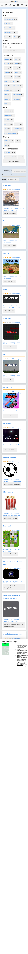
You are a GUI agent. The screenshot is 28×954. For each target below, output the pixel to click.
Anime (6, 68)
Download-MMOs (9, 32)
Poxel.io (6, 289)
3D (5, 145)
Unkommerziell (8, 157)
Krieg (16, 63)
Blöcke (6, 103)
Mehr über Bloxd (8, 380)
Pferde (6, 94)
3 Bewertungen (16, 392)
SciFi (15, 59)
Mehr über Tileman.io (10, 347)
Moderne (17, 72)
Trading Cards (17, 128)
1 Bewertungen (16, 225)
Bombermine (7, 526)
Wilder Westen (17, 94)
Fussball (6, 77)
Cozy (5, 85)
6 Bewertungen (16, 189)
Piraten (6, 81)
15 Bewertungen (16, 638)
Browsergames (8, 19)
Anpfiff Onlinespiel (9, 457)
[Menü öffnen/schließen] (2, 5)
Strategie (6, 111)
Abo (19, 157)
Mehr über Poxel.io (9, 310)
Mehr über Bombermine (10, 554)
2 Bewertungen (16, 257)
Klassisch (7, 140)
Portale (16, 37)
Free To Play (7, 152)
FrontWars (7, 221)
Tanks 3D (6, 253)
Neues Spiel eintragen (19, 171)
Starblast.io (7, 423)
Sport (16, 77)
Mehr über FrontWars (10, 245)
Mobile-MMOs (8, 28)
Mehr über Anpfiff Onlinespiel (12, 484)
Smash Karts (7, 388)
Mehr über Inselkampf (10, 213)
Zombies (6, 90)
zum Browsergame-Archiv (14, 50)
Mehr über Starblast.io (10, 449)
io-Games (7, 23)
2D (16, 140)
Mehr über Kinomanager (10, 518)
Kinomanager (8, 492)
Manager (6, 124)
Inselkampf (7, 185)
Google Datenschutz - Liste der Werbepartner (22, 665)
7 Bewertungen (16, 359)
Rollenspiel (7, 115)
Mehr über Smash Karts (10, 415)
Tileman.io (7, 318)
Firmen (6, 37)
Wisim (15, 68)
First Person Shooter (10, 133)
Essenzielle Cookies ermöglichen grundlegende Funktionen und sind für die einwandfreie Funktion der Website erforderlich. (22, 645)
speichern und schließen (6, 652)
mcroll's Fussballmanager (12, 634)
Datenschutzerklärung (24, 666)
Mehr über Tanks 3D (9, 281)
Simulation (7, 120)
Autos (14, 81)
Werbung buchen (14, 161)
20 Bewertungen (16, 568)
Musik (15, 90)
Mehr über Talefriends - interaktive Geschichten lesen (13, 625)
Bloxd (5, 355)
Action (6, 128)
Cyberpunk (16, 99)
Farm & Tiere (15, 85)
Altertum (6, 72)
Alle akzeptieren (6, 644)
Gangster (6, 63)
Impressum (17, 666)
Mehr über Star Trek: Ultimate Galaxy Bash (12, 587)
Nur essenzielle (6, 648)
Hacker (6, 99)
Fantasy (6, 59)
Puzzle (17, 124)
